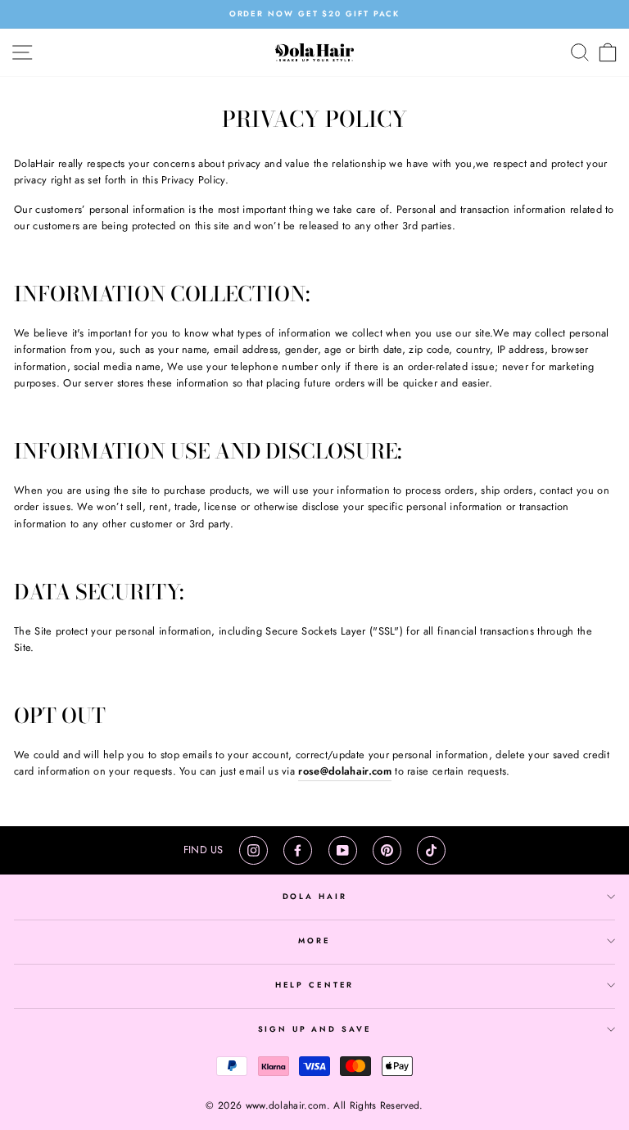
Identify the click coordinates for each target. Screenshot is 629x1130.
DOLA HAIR (315, 896)
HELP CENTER (315, 985)
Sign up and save (315, 1029)
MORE (314, 941)
